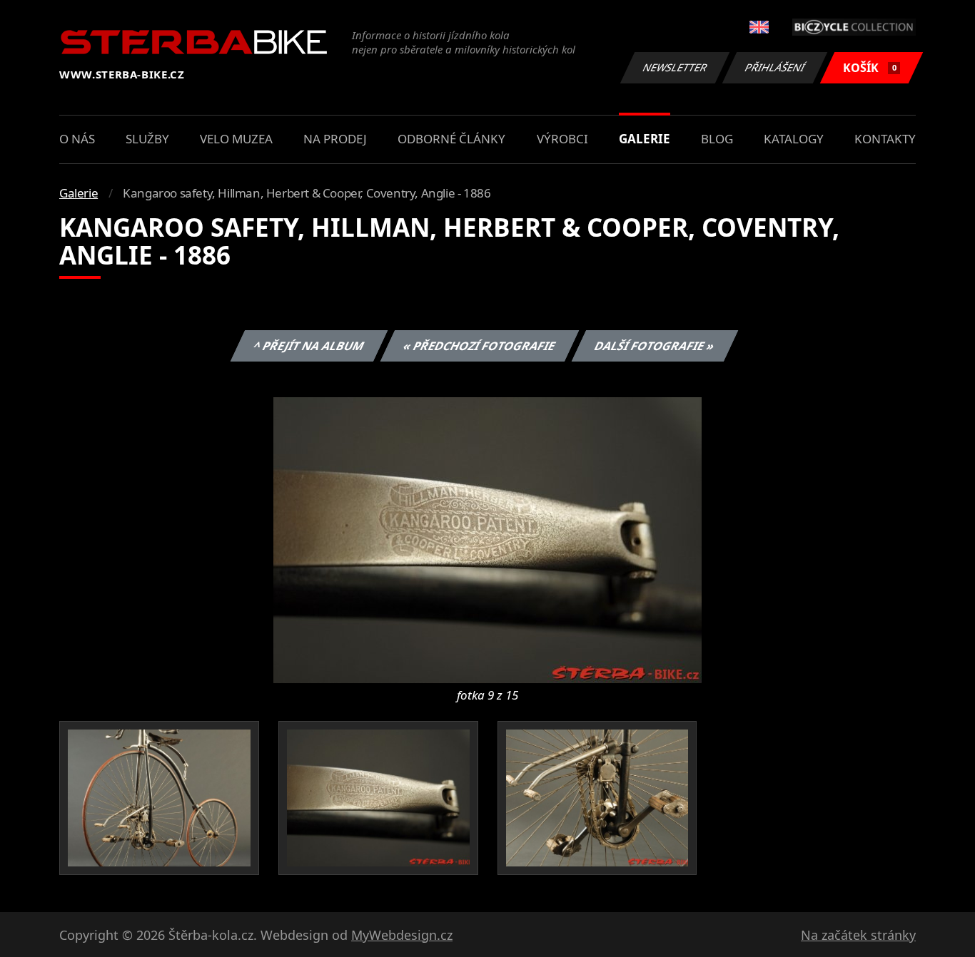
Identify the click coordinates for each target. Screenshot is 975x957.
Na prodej (335, 138)
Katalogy (794, 138)
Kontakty (885, 138)
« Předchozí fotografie (479, 346)
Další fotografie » (654, 346)
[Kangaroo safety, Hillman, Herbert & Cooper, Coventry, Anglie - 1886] (487, 539)
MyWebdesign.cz (402, 934)
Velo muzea (236, 138)
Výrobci (562, 138)
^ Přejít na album (308, 346)
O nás (77, 138)
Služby (147, 138)
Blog (717, 138)
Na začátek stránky (858, 934)
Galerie (644, 138)
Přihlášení (775, 67)
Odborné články (451, 138)
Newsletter (675, 67)
